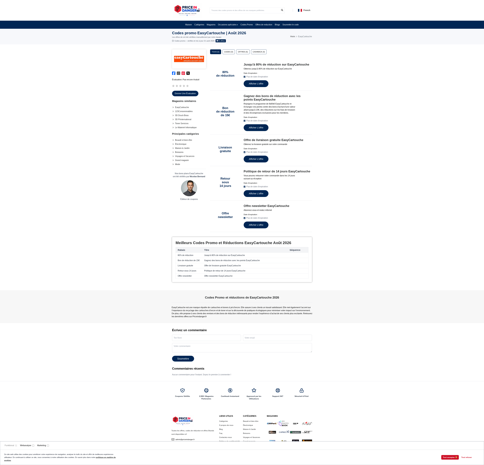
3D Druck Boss (182, 115)
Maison (188, 25)
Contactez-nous (225, 437)
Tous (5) (215, 52)
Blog (221, 429)
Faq (220, 433)
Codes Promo (246, 25)
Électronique (180, 144)
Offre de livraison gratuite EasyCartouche (273, 140)
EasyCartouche (182, 107)
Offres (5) (243, 52)
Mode (177, 164)
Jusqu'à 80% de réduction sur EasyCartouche (276, 64)
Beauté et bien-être (183, 140)
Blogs (277, 25)
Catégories (199, 25)
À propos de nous (226, 425)
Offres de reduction (263, 25)
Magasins (211, 25)
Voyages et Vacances (184, 156)
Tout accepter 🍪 (450, 457)
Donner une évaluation (185, 93)
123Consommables (184, 111)
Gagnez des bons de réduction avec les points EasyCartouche (272, 97)
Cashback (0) (259, 52)
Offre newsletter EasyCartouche (266, 206)
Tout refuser (466, 457)
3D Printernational (183, 119)
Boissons (179, 152)
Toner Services (181, 123)
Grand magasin (182, 160)
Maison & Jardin (182, 148)
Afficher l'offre (256, 83)
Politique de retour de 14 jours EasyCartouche (277, 171)
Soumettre (183, 358)
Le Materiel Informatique (186, 127)
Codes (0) (228, 52)
